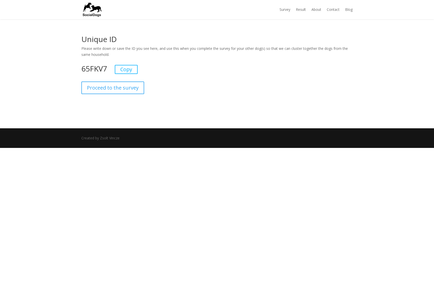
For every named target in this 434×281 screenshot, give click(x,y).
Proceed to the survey (113, 87)
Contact (333, 9)
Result (301, 9)
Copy (126, 69)
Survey (285, 9)
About (316, 9)
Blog (349, 9)
